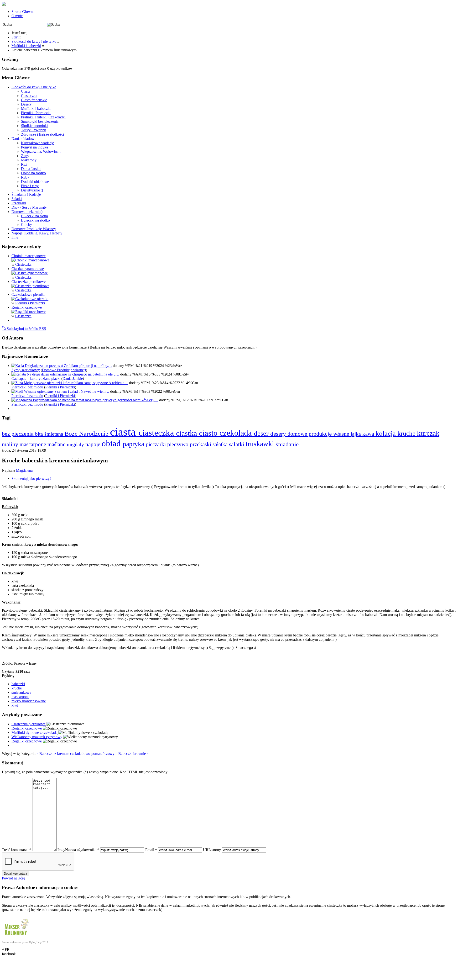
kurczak (428, 433)
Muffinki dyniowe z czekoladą (34, 732)
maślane (57, 444)
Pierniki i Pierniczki (36, 113)
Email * (151, 850)
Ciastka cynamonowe (27, 269)
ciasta (124, 431)
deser (262, 433)
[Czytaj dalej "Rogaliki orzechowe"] (28, 312)
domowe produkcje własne (319, 434)
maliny (11, 444)
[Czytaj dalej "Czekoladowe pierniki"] (29, 299)
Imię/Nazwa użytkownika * (78, 850)
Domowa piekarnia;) (26, 212)
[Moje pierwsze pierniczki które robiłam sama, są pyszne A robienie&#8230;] (17, 383)
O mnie (17, 16)
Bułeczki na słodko (35, 220)
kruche (407, 433)
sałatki (237, 444)
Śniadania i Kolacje (26, 194)
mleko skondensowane (28, 701)
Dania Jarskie (31, 169)
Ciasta (25, 91)
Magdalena (24, 470)
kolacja (386, 433)
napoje (93, 444)
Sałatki (16, 199)
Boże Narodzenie (87, 433)
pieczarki (156, 444)
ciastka (187, 433)
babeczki (18, 684)
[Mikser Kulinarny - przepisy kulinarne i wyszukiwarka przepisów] (16, 936)
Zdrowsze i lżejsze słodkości (42, 134)
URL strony (212, 850)
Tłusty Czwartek (33, 130)
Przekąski (18, 203)
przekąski (201, 444)
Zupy (25, 156)
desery (278, 433)
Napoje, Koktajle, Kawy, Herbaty (36, 233)
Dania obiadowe (23, 139)
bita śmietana (50, 434)
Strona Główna (22, 12)
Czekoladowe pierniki (28, 294)
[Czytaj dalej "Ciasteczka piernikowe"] (30, 286)
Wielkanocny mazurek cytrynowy (36, 737)
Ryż (24, 164)
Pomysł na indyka (34, 147)
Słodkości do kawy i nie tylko (33, 87)
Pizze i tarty (30, 186)
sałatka (221, 444)
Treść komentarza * (16, 850)
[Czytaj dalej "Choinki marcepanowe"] (30, 260)
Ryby (25, 177)
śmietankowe (21, 692)
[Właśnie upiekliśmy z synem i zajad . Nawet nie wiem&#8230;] (17, 391)
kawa (368, 434)
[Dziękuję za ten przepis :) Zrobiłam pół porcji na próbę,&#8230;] (18, 366)
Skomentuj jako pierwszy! (31, 478)
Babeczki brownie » (133, 754)
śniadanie (287, 444)
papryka (134, 444)
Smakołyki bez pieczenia (39, 121)
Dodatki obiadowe (35, 182)
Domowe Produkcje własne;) (64, 370)
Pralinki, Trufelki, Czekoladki (43, 117)
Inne (14, 237)
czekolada (236, 433)
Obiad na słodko (33, 173)
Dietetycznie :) (32, 190)
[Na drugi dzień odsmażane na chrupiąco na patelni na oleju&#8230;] (19, 374)
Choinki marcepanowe (28, 256)
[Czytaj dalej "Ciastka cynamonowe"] (29, 273)
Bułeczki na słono (34, 216)
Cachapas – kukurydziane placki (35, 378)
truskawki (261, 444)
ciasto (209, 433)
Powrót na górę (13, 878)
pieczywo (178, 444)
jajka (356, 434)
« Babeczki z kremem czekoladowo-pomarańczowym (76, 754)
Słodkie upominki (34, 126)
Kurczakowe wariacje (37, 143)
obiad (112, 443)
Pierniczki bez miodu (27, 387)
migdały (76, 444)
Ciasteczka (29, 96)
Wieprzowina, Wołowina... (41, 151)
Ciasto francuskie (34, 100)
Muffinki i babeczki (36, 108)
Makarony (28, 160)
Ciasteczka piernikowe (28, 282)
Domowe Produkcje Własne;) (33, 229)
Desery (26, 104)
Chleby (26, 224)
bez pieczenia (18, 433)
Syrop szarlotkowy (25, 370)
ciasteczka (157, 433)
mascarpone (33, 444)
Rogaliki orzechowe (26, 307)
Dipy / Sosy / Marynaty (29, 207)
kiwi (14, 705)
